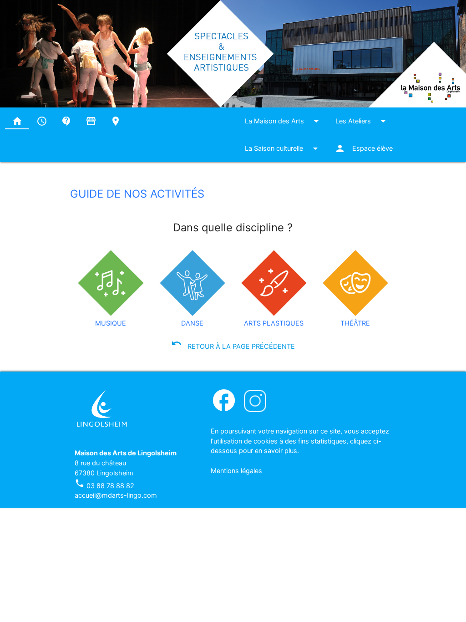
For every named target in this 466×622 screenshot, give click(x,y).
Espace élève (363, 148)
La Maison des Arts (283, 121)
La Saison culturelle (283, 148)
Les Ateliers (362, 121)
